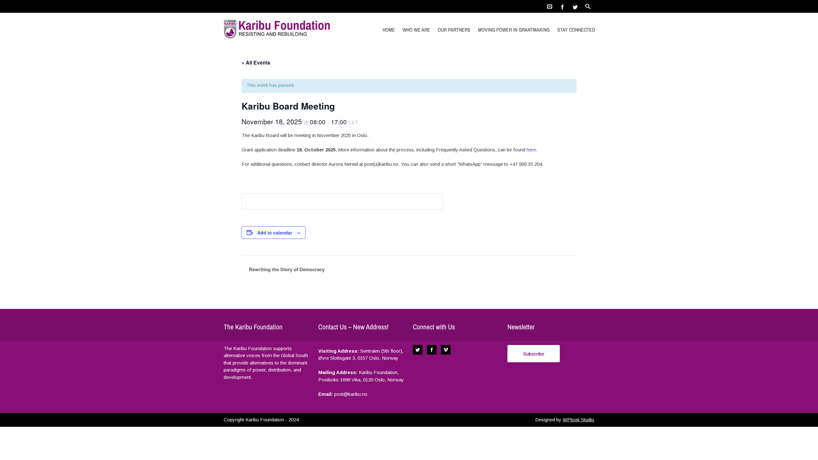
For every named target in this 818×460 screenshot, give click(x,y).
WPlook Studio (578, 419)
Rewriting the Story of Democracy (286, 269)
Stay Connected (576, 29)
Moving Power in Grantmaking (514, 29)
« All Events (256, 62)
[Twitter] (575, 6)
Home (388, 29)
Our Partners (454, 29)
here (531, 149)
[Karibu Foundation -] (279, 29)
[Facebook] (562, 6)
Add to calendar (274, 232)
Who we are (416, 29)
